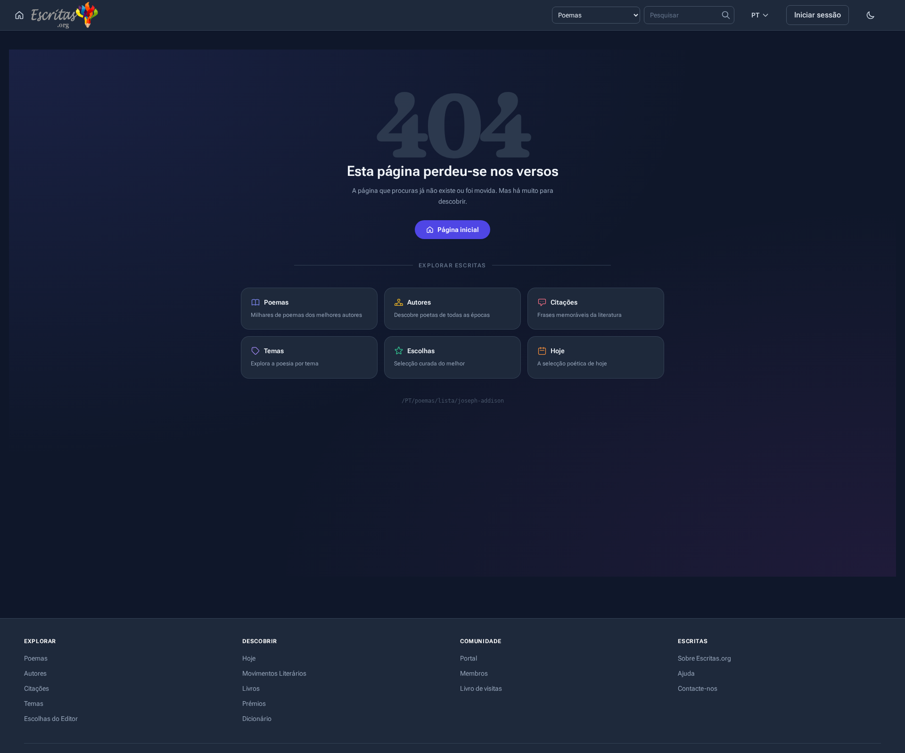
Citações (36, 688)
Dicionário (257, 718)
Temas (33, 703)
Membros (474, 673)
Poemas (36, 658)
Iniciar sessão (817, 14)
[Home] (19, 15)
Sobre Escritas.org (704, 658)
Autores (35, 673)
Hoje (248, 658)
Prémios (254, 703)
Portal (468, 658)
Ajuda (686, 673)
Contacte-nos (697, 688)
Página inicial (458, 229)
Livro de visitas (481, 688)
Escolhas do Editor (51, 718)
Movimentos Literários (274, 673)
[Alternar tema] (870, 15)
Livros (251, 688)
